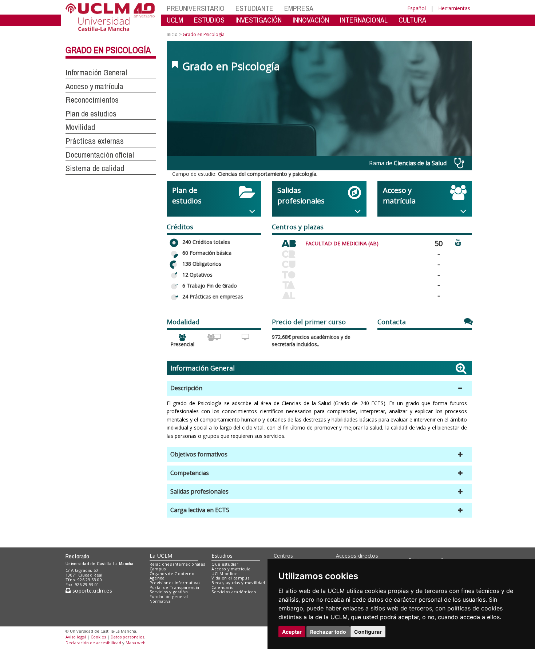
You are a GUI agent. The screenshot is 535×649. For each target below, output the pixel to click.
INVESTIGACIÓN (258, 20)
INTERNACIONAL (364, 20)
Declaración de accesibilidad (93, 642)
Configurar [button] (368, 632)
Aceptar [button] (292, 632)
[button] (319, 388)
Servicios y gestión (169, 591)
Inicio (172, 34)
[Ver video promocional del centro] (458, 241)
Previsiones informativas (175, 582)
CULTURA (412, 20)
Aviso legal (76, 637)
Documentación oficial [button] (100, 154)
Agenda (157, 578)
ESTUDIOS (209, 20)
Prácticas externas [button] (95, 140)
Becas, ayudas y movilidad (238, 582)
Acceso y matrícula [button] (94, 86)
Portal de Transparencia (174, 587)
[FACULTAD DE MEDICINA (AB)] (289, 242)
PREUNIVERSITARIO (196, 8)
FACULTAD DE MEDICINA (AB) (342, 243)
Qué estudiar (224, 564)
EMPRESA (298, 8)
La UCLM (161, 555)
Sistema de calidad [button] (95, 168)
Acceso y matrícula (230, 568)
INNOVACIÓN (311, 20)
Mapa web (136, 642)
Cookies (98, 637)
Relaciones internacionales (177, 564)
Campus (158, 568)
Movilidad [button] (80, 127)
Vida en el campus (230, 578)
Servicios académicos (233, 591)
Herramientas (454, 8)
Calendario (222, 587)
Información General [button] (96, 72)
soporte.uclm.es (91, 590)
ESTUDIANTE (254, 8)
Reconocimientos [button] (92, 99)
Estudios (222, 555)
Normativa (160, 601)
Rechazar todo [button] (328, 632)
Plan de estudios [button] (91, 113)
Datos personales (127, 637)
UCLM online (224, 573)
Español (416, 8)
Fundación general (169, 596)
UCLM (175, 20)
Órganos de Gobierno (172, 573)
